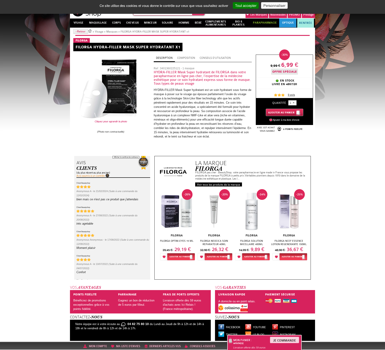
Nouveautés (278, 14)
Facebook (233, 327)
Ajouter (179, 257)
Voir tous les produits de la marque (218, 184)
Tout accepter (245, 5)
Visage (99, 31)
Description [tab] (164, 57)
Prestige (308, 14)
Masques (112, 31)
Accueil (90, 31)
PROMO (294, 14)
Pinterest (287, 327)
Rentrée (305, 23)
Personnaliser (274, 5)
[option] (176, 226)
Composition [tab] (186, 57)
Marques (258, 14)
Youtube (259, 327)
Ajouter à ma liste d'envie (286, 120)
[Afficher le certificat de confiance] (143, 163)
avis (291, 94)
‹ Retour (81, 31)
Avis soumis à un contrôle (90, 175)
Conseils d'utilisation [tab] (215, 57)
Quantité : (279, 102)
